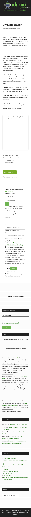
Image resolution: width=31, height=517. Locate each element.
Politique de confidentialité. (11, 323)
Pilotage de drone (9, 162)
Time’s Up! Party (7, 473)
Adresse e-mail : (6, 315)
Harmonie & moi (9, 160)
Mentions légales (23, 512)
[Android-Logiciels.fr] (15, 5)
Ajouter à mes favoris (9, 172)
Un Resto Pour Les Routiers (10, 471)
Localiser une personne (9, 458)
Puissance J (6, 469)
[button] (28, 3)
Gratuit (16, 155)
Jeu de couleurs (9, 158)
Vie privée (24, 510)
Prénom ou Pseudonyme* (12, 230)
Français (11, 155)
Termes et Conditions (12, 512)
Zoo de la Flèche (7, 475)
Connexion (10, 191)
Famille (7, 155)
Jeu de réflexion (18, 158)
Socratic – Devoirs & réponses (18, 424)
